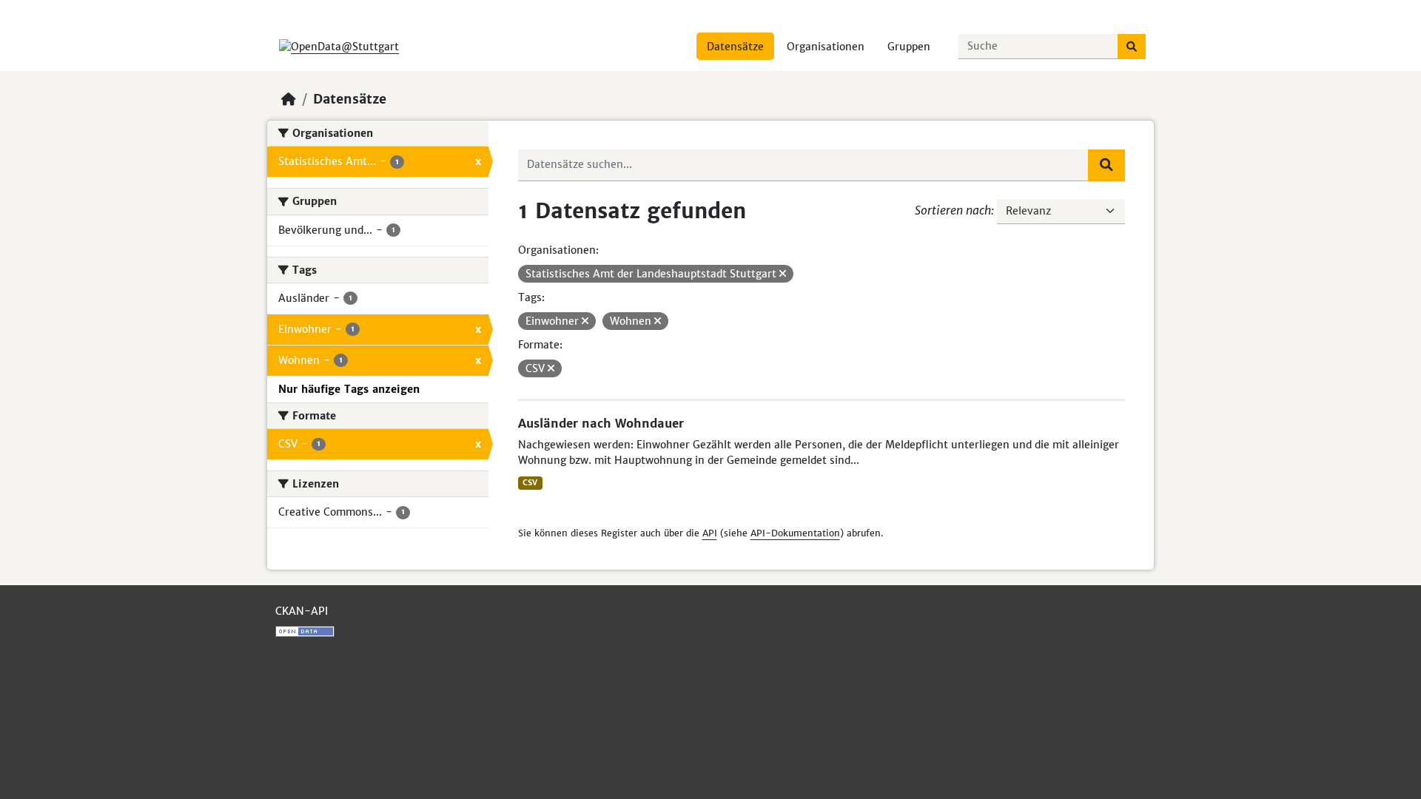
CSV (530, 483)
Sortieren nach (953, 210)
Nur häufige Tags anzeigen (349, 389)
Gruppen (908, 46)
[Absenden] (1132, 46)
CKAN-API (301, 611)
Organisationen (825, 46)
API (709, 533)
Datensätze (735, 46)
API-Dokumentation (795, 533)
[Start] (288, 99)
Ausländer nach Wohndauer (601, 423)
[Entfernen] (782, 273)
